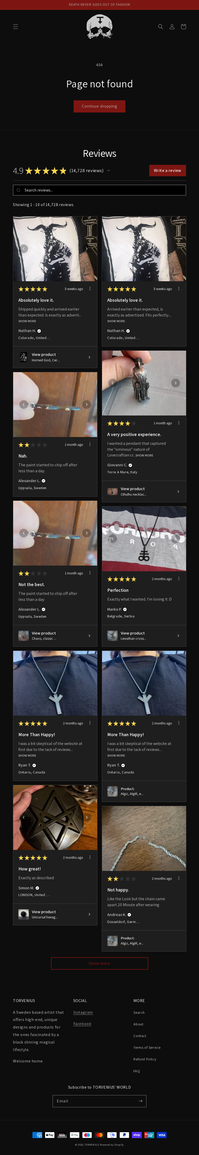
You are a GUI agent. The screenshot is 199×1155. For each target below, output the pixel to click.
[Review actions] (90, 288)
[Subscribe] (140, 1101)
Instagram (83, 1012)
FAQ (136, 1071)
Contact (139, 1035)
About (138, 1024)
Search (139, 1012)
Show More (27, 321)
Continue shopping (99, 106)
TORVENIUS (91, 1144)
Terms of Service (147, 1047)
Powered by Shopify (112, 1144)
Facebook (82, 1023)
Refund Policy (144, 1059)
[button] (15, 26)
